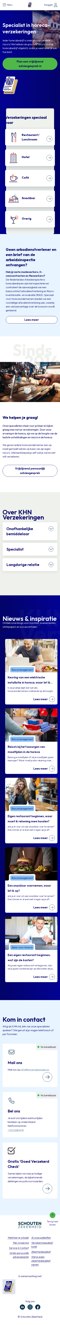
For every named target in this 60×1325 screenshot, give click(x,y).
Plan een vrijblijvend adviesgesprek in (30, 64)
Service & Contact (19, 1248)
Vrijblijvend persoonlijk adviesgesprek (30, 471)
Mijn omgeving (21, 1242)
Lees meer (31, 320)
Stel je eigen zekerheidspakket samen (41, 1260)
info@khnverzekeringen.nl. (35, 1069)
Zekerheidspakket (41, 1251)
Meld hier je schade (18, 1237)
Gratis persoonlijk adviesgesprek (19, 1254)
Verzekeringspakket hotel (42, 1244)
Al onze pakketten (41, 1237)
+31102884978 (16, 1130)
